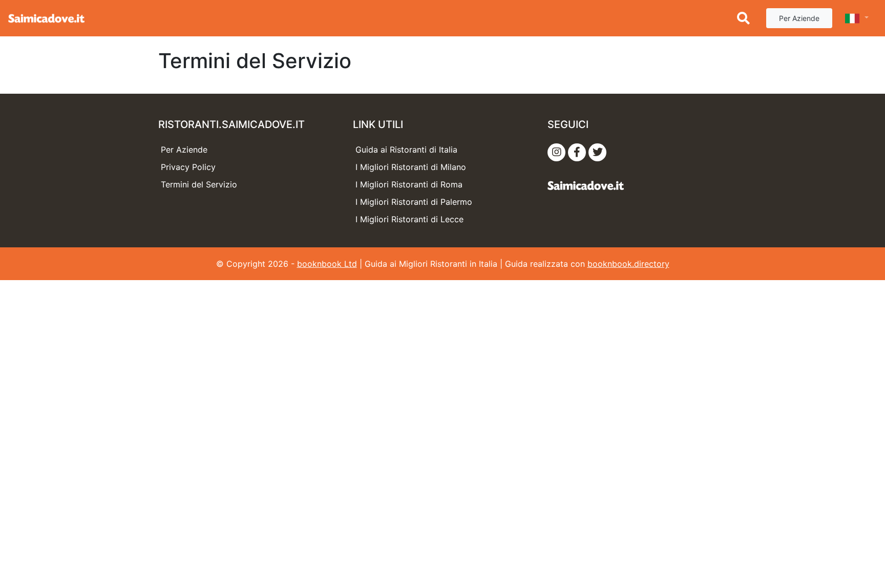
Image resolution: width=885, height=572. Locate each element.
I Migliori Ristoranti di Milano (410, 167)
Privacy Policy (188, 167)
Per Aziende (799, 18)
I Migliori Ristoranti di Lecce (409, 219)
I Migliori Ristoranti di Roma (408, 184)
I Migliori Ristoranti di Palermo (413, 202)
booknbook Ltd (327, 264)
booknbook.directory (628, 264)
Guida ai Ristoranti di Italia (406, 149)
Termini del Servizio (199, 184)
